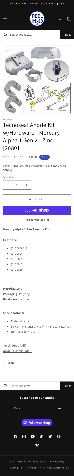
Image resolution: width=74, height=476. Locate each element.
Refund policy (57, 461)
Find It (67, 34)
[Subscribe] (59, 408)
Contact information (58, 467)
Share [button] (11, 363)
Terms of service (35, 467)
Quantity (8, 177)
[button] (5, 18)
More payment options (37, 219)
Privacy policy (16, 467)
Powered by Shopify (36, 461)
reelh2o (22, 461)
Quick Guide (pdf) (14, 345)
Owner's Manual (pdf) (17, 351)
